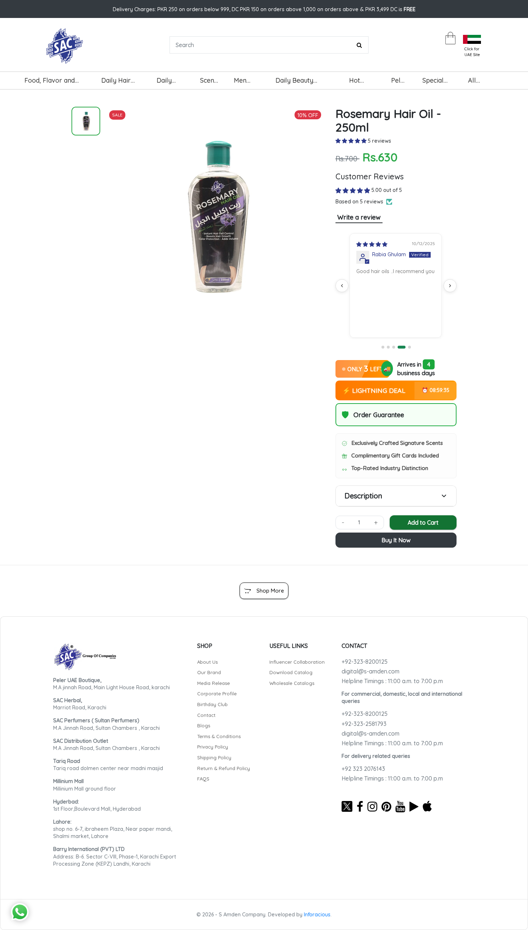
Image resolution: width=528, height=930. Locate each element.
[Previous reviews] (341, 285)
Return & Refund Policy (223, 768)
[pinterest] (386, 806)
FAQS (203, 779)
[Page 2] (388, 347)
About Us (207, 662)
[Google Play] (413, 806)
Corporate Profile (217, 693)
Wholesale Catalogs (291, 683)
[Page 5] (409, 347)
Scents (209, 80)
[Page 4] (402, 347)
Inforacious (317, 914)
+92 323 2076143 (363, 768)
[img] (371, 244)
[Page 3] (393, 347)
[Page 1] (382, 347)
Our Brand (209, 672)
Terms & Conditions (219, 736)
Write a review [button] (359, 217)
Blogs (203, 725)
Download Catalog (290, 672)
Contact (206, 715)
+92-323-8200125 (365, 661)
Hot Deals (358, 83)
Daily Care (164, 83)
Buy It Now (396, 540)
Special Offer (433, 83)
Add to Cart (423, 522)
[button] (351, 141)
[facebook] (360, 806)
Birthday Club (212, 704)
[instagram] (372, 806)
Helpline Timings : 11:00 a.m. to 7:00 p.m (392, 681)
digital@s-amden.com (370, 671)
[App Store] (427, 806)
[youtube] (400, 806)
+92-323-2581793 (364, 723)
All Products (481, 83)
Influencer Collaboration (297, 662)
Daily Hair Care (116, 83)
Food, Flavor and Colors (49, 83)
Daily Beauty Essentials (294, 83)
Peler (399, 80)
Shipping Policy (214, 757)
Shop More (270, 590)
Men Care (242, 83)
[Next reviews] (450, 285)
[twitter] (347, 806)
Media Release (213, 683)
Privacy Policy (212, 747)
